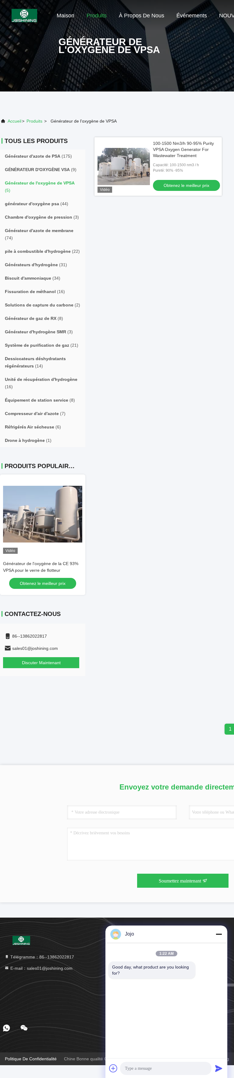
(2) (42, 305)
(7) (35, 413)
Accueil (14, 121)
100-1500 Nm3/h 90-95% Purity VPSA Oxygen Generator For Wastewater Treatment (183, 149)
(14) (35, 362)
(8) (34, 318)
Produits (97, 16)
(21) (41, 345)
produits (34, 121)
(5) (40, 187)
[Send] (219, 1068)
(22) (42, 251)
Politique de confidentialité (31, 1058)
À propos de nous (141, 16)
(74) (39, 234)
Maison (65, 16)
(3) (42, 217)
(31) (36, 264)
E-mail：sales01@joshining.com (41, 968)
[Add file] (113, 1068)
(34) (32, 278)
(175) (38, 156)
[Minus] (218, 934)
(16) (35, 291)
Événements (191, 16)
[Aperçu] (24, 15)
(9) (40, 169)
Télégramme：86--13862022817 (41, 956)
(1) (28, 440)
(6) (33, 426)
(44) (36, 203)
